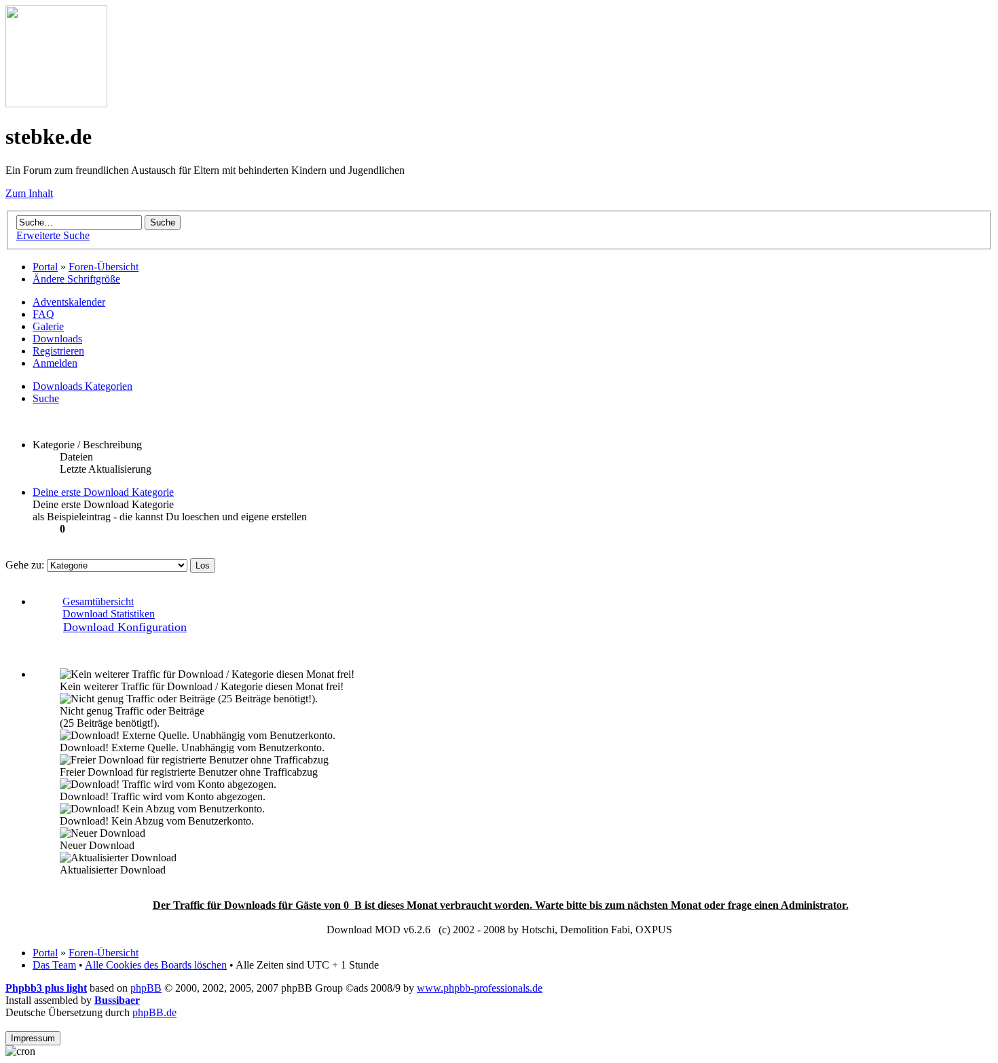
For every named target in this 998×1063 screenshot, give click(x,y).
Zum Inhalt (29, 193)
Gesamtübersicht (98, 601)
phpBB (146, 988)
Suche (46, 398)
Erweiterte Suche (53, 235)
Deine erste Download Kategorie (103, 492)
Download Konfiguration (125, 627)
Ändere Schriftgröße (76, 279)
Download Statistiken (108, 613)
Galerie (48, 326)
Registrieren (58, 351)
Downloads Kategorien (82, 386)
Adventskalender (69, 302)
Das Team (54, 965)
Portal (45, 266)
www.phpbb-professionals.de (479, 988)
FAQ (43, 314)
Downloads (57, 338)
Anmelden (55, 363)
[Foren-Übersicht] (56, 103)
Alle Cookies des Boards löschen (156, 965)
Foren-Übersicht (103, 266)
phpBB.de (154, 1012)
